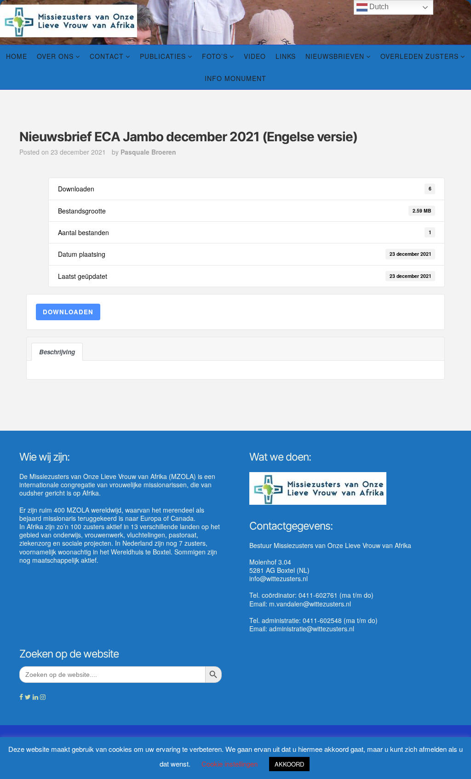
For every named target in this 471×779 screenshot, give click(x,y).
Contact (107, 56)
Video (255, 56)
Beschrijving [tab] (57, 351)
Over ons (55, 56)
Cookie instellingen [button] (229, 763)
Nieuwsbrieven (334, 56)
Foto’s (215, 56)
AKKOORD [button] (289, 764)
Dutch (378, 7)
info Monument (235, 78)
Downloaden (68, 311)
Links (286, 56)
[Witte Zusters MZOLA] (68, 19)
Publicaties (163, 56)
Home (16, 56)
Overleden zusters (419, 56)
